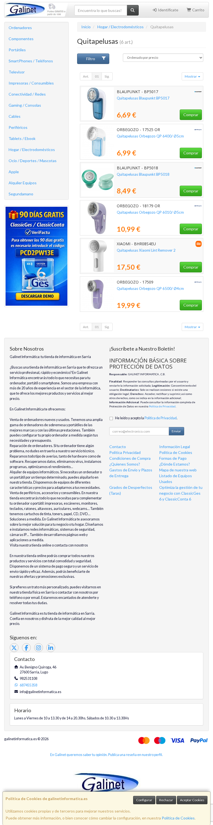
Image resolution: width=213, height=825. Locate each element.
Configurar (144, 800)
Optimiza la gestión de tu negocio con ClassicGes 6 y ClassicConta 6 (180, 493)
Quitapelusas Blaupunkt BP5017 (143, 98)
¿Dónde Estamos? (174, 464)
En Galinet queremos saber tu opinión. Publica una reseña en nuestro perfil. (106, 755)
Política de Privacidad (162, 406)
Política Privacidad (125, 452)
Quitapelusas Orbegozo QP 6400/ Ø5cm (150, 136)
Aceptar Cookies (192, 800)
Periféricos (18, 127)
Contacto (117, 446)
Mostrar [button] (191, 76)
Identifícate (167, 9)
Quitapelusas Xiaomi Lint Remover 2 (146, 250)
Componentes (21, 38)
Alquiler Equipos (23, 182)
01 (97, 76)
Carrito (197, 9)
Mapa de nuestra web (178, 470)
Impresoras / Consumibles (31, 83)
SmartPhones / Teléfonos (31, 60)
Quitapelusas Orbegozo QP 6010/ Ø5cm (150, 212)
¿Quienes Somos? (124, 464)
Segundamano (21, 193)
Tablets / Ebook (22, 138)
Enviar (176, 431)
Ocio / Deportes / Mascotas (33, 160)
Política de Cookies (178, 818)
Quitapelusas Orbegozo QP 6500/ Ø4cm (150, 288)
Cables (15, 116)
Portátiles (17, 49)
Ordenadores (20, 27)
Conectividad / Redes (27, 94)
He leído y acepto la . (146, 418)
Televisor (17, 72)
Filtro (90, 58)
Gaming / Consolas (25, 105)
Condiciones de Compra (130, 458)
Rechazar (166, 800)
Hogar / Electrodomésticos (32, 149)
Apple (14, 171)
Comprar (190, 114)
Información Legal (174, 446)
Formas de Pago (173, 458)
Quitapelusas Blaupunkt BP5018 (143, 174)
